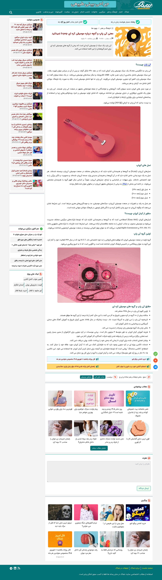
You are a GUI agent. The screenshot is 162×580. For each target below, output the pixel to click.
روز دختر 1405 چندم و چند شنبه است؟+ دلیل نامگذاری (112, 411)
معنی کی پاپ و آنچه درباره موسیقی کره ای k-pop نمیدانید (82, 34)
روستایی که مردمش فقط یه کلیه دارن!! (112, 551)
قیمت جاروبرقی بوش (34, 284)
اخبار (121, 12)
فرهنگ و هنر (112, 12)
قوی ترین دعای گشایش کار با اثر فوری (137, 440)
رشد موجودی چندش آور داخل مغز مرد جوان (85, 551)
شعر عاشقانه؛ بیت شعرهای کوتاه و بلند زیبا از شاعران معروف (137, 412)
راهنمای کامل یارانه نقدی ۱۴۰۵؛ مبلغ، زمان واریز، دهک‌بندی (75, 366)
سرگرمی (102, 12)
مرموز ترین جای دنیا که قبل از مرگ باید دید (60, 524)
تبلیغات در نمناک (121, 568)
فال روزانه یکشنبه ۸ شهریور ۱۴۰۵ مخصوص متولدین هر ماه (75, 359)
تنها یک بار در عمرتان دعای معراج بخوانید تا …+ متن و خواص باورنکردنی (27, 234)
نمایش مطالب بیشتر (99, 448)
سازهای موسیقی (86, 377)
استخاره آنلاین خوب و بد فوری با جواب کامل (131, 366)
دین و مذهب (48, 12)
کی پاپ (147, 64)
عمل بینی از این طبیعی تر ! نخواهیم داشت (113, 525)
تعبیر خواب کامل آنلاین (33, 279)
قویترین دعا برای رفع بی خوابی (60, 409)
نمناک (126, 12)
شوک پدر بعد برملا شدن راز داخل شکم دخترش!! (86, 440)
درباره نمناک (135, 568)
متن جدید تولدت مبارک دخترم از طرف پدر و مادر (112, 440)
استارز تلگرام (18, 284)
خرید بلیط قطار (21, 290)
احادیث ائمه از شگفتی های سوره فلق (30, 240)
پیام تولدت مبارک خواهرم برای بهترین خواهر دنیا (86, 411)
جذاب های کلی (99, 377)
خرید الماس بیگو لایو (139, 359)
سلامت (67, 12)
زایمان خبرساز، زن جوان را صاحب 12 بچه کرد (60, 440)
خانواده (94, 12)
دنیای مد (75, 12)
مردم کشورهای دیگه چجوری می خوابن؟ (86, 524)
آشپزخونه (58, 12)
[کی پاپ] (99, 133)
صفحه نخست (147, 568)
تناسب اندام (85, 12)
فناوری (38, 12)
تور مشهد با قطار (35, 290)
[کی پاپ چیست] (99, 275)
